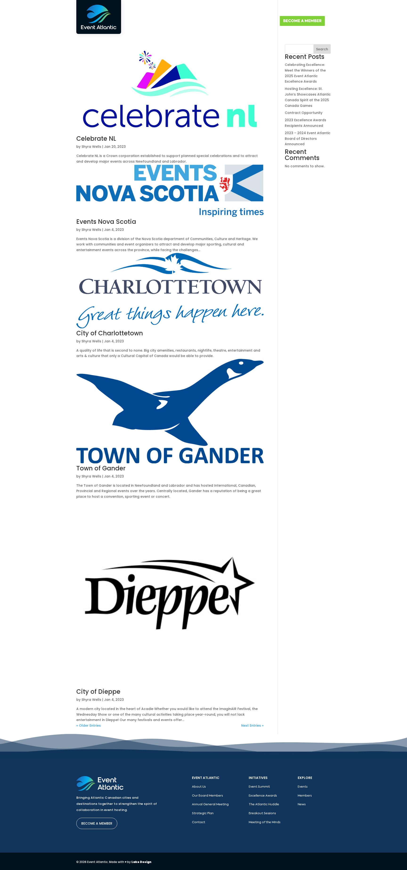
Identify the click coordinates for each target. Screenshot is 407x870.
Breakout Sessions (262, 813)
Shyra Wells (91, 146)
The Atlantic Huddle (264, 804)
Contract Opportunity (303, 112)
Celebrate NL (96, 138)
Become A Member (302, 21)
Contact (264, 21)
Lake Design (141, 862)
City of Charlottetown (109, 333)
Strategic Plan (203, 813)
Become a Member (96, 823)
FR (329, 9)
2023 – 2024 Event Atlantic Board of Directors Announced (307, 139)
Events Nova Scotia (106, 221)
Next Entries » (252, 725)
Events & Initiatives (221, 21)
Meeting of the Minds (264, 822)
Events (302, 786)
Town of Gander (101, 468)
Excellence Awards (263, 795)
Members (305, 795)
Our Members (263, 9)
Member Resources (291, 9)
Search (322, 49)
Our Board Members (207, 795)
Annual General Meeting (210, 804)
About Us (183, 21)
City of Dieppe (98, 691)
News (301, 804)
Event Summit (259, 786)
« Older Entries (88, 725)
